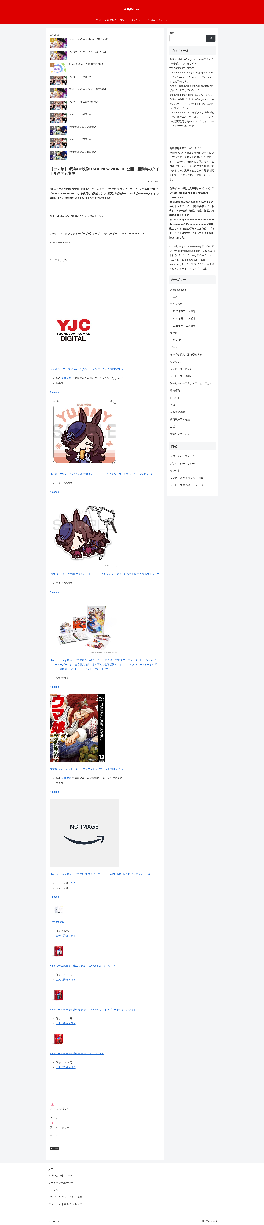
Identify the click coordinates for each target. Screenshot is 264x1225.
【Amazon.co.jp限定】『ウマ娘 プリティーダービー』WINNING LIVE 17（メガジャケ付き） (101, 874)
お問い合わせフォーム (182, 456)
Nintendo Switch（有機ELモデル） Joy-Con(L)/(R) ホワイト (83, 965)
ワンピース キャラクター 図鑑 (187, 477)
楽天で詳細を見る (66, 935)
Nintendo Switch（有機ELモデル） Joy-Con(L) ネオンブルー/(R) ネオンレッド (93, 1009)
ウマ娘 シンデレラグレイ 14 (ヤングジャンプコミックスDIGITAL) (86, 369)
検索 (171, 32)
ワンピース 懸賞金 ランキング (187, 485)
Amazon (54, 392)
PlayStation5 (57, 922)
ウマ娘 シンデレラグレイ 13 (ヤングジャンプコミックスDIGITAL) (86, 769)
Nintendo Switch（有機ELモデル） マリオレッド (77, 1053)
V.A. (73, 883)
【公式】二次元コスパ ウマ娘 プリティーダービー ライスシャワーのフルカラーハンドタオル (101, 474)
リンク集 (175, 470)
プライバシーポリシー (182, 463)
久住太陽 (66, 378)
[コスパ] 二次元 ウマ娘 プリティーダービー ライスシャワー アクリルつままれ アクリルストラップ (104, 574)
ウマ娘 (55, 1149)
